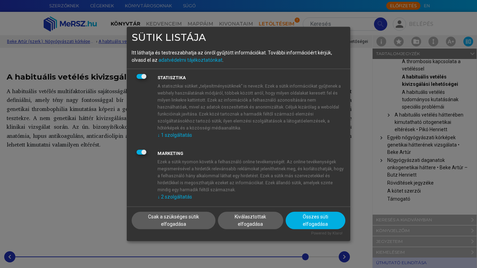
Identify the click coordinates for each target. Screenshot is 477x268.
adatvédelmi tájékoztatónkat (190, 59)
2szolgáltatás (174, 196)
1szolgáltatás (174, 134)
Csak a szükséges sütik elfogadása (173, 220)
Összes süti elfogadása (315, 220)
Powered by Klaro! (327, 233)
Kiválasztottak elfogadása (250, 220)
